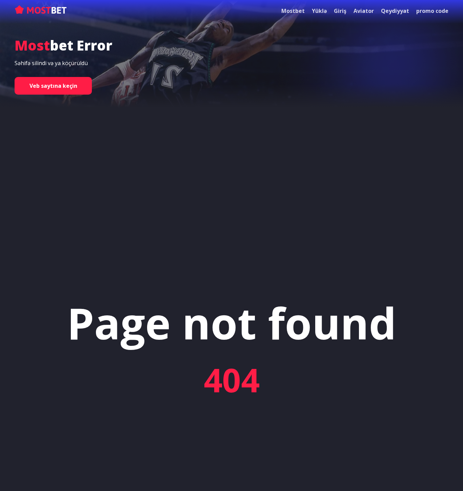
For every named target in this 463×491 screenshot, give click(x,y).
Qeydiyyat (395, 11)
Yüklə (319, 11)
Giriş (340, 11)
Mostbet (293, 11)
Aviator (364, 11)
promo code (432, 11)
